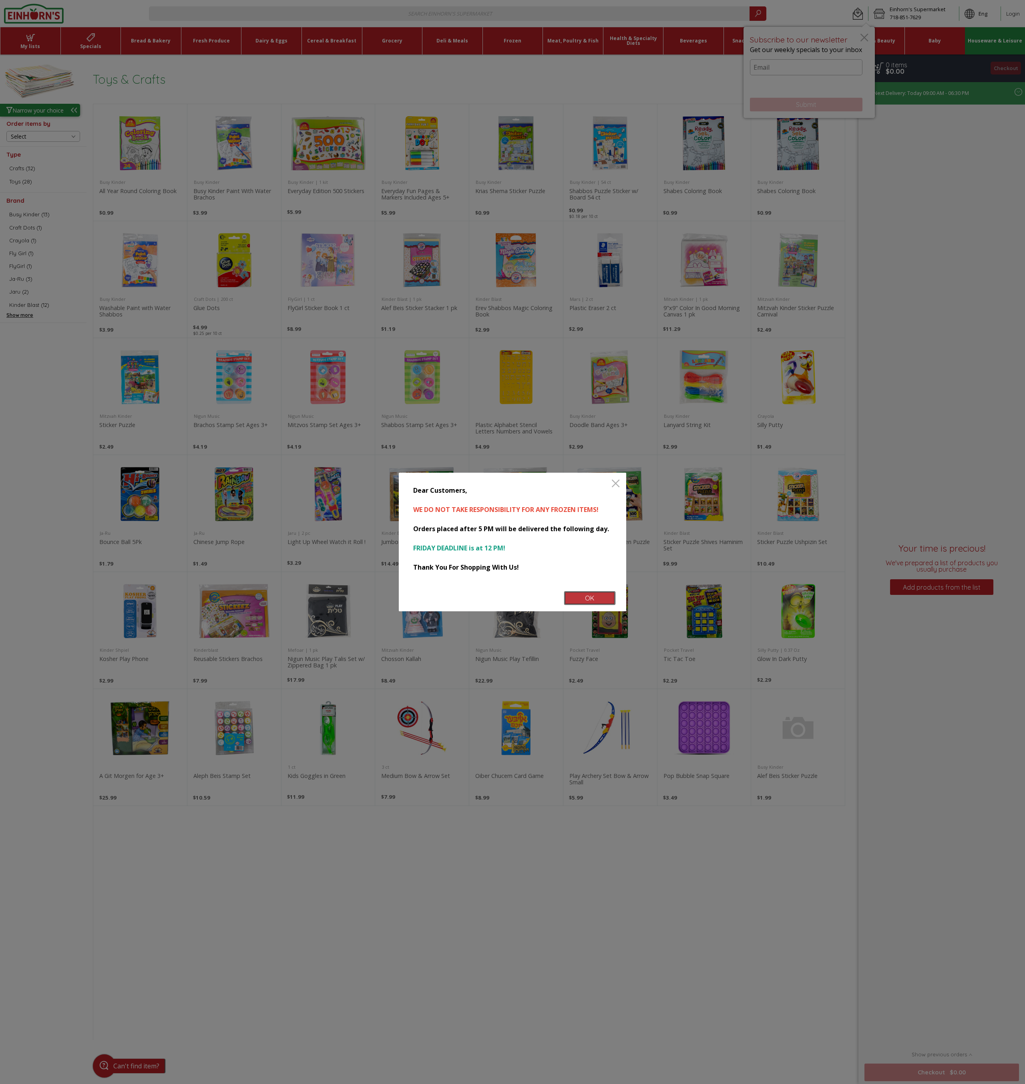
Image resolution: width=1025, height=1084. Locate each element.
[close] (615, 484)
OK (589, 598)
